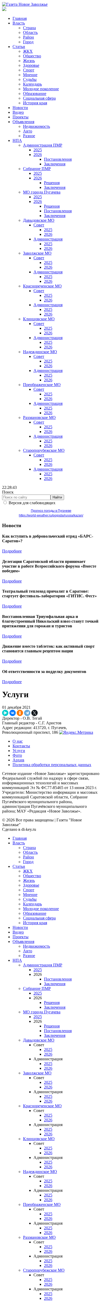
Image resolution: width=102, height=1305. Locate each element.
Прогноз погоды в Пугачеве (51, 511)
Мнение (30, 75)
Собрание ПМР (37, 168)
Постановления (58, 159)
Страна (29, 28)
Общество (32, 56)
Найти (57, 497)
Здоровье (31, 65)
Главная (20, 18)
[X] (34, 713)
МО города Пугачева (41, 192)
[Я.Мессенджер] (5, 713)
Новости (20, 107)
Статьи (19, 46)
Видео (18, 112)
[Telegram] (27, 713)
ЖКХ (28, 51)
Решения (52, 183)
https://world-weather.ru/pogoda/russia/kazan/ (51, 515)
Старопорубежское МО (44, 450)
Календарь (32, 84)
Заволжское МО (37, 253)
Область (30, 32)
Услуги (19, 750)
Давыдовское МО (38, 220)
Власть (19, 23)
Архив (18, 760)
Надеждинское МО (40, 352)
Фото (17, 755)
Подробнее (12, 551)
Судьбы (30, 79)
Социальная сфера (39, 98)
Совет (38, 225)
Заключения (54, 164)
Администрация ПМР (42, 145)
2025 (37, 150)
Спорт (28, 70)
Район (28, 37)
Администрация (48, 239)
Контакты (21, 746)
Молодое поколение (41, 89)
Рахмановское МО (39, 417)
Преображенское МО (42, 384)
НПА (17, 140)
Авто (27, 131)
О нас (18, 741)
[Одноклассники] (20, 713)
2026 (37, 154)
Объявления (23, 121)
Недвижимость (36, 126)
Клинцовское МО (39, 319)
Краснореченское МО (42, 286)
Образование (34, 93)
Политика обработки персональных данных (52, 764)
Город (28, 42)
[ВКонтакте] (12, 713)
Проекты (21, 117)
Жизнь (29, 60)
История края (35, 103)
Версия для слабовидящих (32, 503)
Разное (29, 136)
